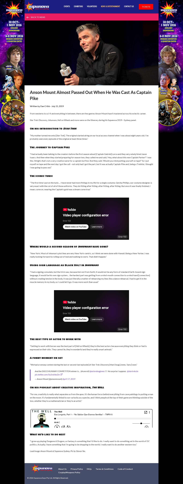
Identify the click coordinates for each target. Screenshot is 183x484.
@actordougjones (97, 371)
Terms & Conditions (105, 469)
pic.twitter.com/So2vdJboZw (47, 374)
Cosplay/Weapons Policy (69, 472)
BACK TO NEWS (35, 17)
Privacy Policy (77, 469)
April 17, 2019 (69, 379)
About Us (62, 469)
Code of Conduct (125, 469)
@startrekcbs (132, 371)
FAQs (89, 469)
